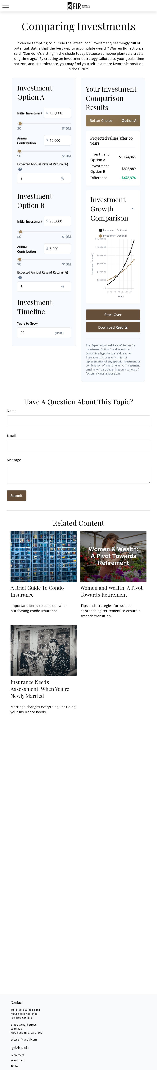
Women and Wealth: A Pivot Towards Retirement (111, 591)
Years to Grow (27, 323)
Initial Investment (32, 113)
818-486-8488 (29, 1013)
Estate (14, 1065)
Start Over (113, 314)
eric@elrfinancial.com (24, 1039)
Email (11, 435)
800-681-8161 (31, 1009)
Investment (18, 1060)
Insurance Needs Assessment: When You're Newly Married (40, 688)
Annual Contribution (32, 140)
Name (11, 410)
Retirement (17, 1055)
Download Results (113, 327)
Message (14, 460)
